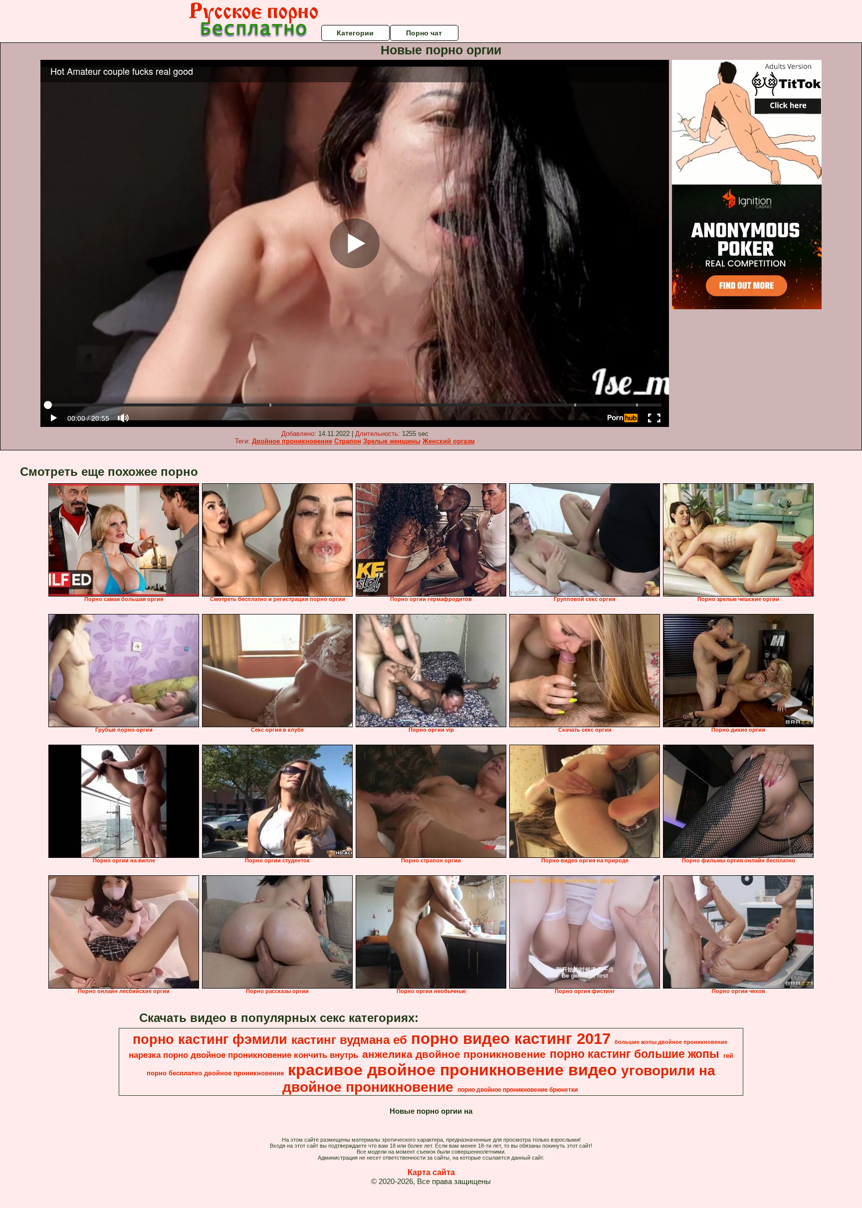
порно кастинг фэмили (210, 1039)
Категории (355, 33)
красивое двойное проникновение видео (452, 1070)
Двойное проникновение (292, 441)
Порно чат (424, 33)
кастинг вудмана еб (349, 1039)
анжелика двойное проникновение (454, 1054)
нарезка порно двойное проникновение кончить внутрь (243, 1055)
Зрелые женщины (392, 441)
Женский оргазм (449, 441)
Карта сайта (431, 1172)
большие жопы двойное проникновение (671, 1042)
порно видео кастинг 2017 (511, 1038)
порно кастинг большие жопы (634, 1053)
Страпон (347, 441)
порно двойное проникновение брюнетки (517, 1089)
